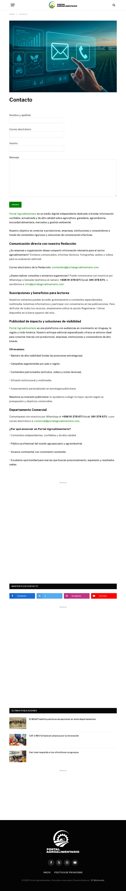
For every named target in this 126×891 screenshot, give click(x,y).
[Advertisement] (63, 531)
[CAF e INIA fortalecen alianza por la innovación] (17, 740)
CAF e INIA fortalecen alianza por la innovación (54, 736)
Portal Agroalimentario (22, 213)
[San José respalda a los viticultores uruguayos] (17, 756)
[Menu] (13, 5)
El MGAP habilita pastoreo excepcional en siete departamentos (62, 719)
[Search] (113, 5)
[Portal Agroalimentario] (63, 5)
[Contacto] (63, 91)
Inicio (47, 872)
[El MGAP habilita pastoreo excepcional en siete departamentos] (17, 723)
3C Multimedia (97, 880)
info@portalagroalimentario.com (44, 284)
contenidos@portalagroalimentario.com (75, 267)
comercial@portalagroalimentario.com (56, 421)
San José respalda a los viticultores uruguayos (54, 752)
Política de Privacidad (68, 872)
